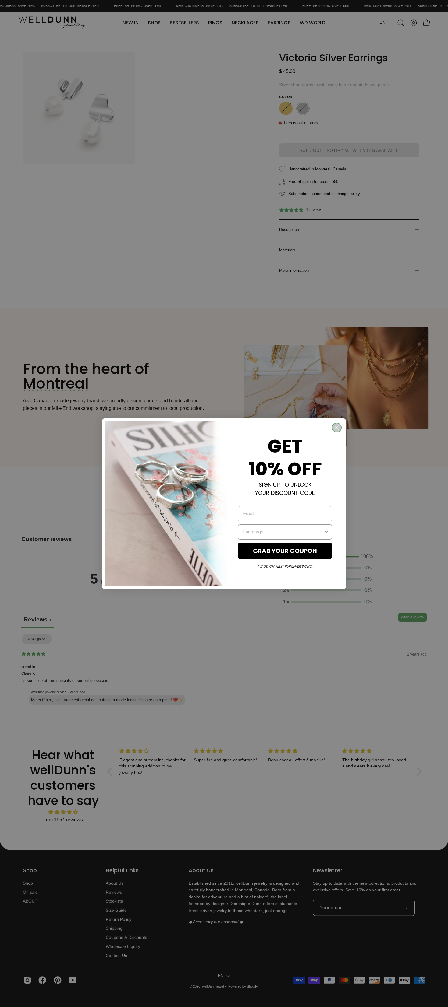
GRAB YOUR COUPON (285, 551)
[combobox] (283, 532)
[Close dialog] (336, 427)
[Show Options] (326, 532)
